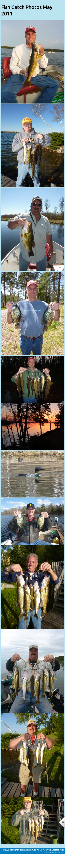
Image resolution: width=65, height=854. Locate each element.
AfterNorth (58, 852)
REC (48, 852)
